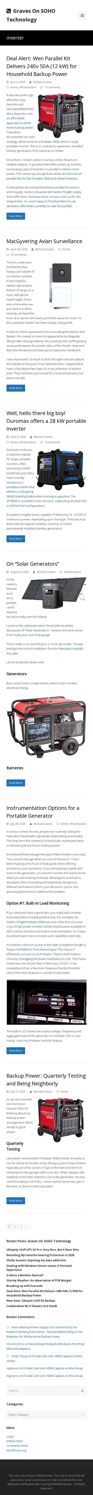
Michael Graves (42, 82)
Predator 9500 (50, 142)
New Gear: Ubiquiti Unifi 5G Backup (30, 1300)
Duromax (12, 450)
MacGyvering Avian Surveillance (44, 241)
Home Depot (48, 949)
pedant (11, 603)
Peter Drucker (62, 854)
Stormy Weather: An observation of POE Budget (38, 1280)
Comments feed (16, 1446)
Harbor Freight (62, 192)
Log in (10, 1436)
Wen (63, 201)
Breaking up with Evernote (24, 1286)
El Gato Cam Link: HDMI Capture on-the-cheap (53, 1368)
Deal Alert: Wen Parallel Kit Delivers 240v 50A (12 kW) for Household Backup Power (41, 66)
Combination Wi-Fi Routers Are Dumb (31, 1306)
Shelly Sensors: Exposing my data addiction (36, 1260)
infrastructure (27, 87)
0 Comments (53, 87)
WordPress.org (16, 1450)
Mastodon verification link (23, 1484)
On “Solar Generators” (32, 563)
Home (14, 87)
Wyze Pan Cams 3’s (34, 369)
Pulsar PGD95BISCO (19, 949)
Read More (15, 216)
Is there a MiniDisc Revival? (25, 1275)
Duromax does (38, 197)
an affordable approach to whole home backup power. (20, 122)
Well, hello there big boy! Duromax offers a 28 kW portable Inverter (46, 420)
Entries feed (14, 1441)
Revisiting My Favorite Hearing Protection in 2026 (40, 1255)
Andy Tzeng (19, 1356)
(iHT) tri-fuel (17, 506)
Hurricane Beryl (16, 109)
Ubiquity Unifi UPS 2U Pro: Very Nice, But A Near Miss (42, 1250)
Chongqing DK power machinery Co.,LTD (45, 959)
